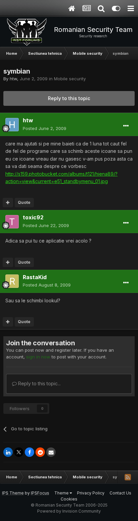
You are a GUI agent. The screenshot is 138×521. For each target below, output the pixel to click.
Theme (62, 492)
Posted (44, 128)
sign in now (38, 356)
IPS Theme (13, 492)
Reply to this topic (69, 98)
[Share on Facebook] (29, 452)
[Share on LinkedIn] (8, 452)
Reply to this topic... (39, 383)
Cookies (69, 499)
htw (13, 78)
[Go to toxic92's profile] (12, 221)
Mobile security (70, 78)
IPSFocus (40, 492)
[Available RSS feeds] (127, 477)
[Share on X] (18, 452)
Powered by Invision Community (69, 511)
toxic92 (33, 217)
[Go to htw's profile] (12, 124)
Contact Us (120, 492)
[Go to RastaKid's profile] (12, 281)
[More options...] (126, 126)
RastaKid (35, 277)
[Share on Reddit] (40, 452)
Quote (24, 202)
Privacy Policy (91, 492)
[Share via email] (51, 452)
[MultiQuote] (8, 202)
